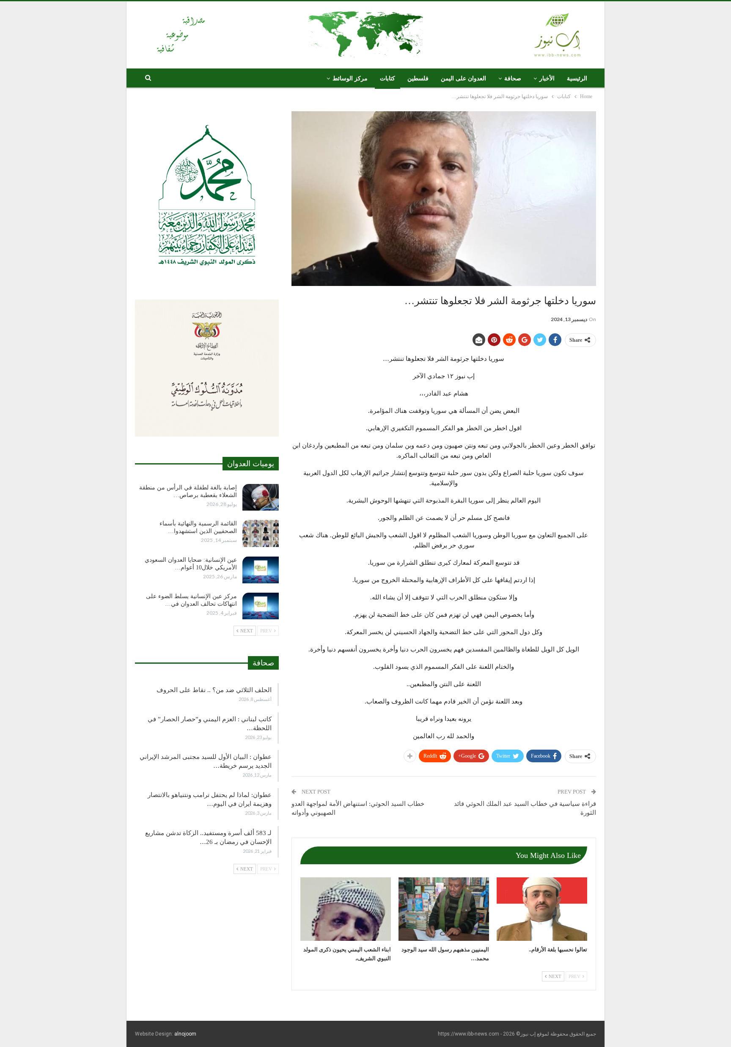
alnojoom (185, 1034)
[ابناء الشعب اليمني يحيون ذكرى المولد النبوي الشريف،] (345, 909)
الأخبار (547, 78)
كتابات (387, 78)
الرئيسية (577, 78)
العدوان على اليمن (463, 78)
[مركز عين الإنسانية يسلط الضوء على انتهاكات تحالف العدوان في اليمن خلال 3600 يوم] (260, 606)
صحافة (512, 78)
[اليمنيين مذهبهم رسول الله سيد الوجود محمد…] (443, 909)
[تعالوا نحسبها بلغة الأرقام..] (542, 909)
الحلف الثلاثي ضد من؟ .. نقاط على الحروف (214, 690)
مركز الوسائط (350, 78)
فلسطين (418, 78)
